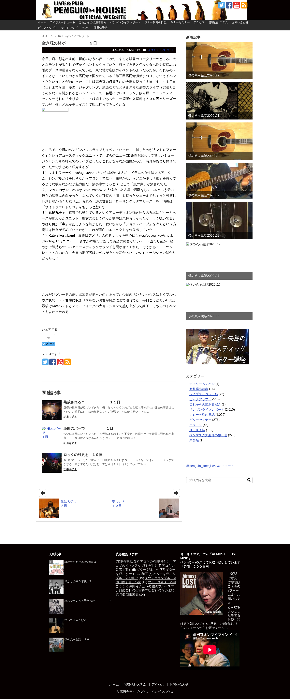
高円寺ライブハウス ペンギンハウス (146, 691)
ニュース (195, 425)
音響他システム (218, 22)
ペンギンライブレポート (125, 22)
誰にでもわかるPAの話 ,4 (80, 562)
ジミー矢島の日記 (155, 22)
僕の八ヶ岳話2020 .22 (203, 75)
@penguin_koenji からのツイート (210, 466)
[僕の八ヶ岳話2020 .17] (219, 261)
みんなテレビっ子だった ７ (88, 600)
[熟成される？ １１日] (52, 410)
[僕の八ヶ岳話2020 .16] (219, 301)
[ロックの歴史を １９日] (52, 463)
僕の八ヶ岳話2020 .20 (203, 156)
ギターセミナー (180, 22)
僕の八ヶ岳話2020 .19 (203, 195)
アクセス (199, 22)
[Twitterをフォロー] (221, 7)
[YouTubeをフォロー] (236, 7)
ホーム (42, 22)
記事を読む (70, 416)
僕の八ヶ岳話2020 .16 (203, 316)
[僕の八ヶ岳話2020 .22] (219, 60)
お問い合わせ (240, 22)
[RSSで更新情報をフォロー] (244, 7)
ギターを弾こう (148, 569)
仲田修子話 (101, 27)
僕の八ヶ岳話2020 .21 (203, 115)
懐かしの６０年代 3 (78, 581)
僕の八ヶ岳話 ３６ (77, 639)
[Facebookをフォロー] (229, 7)
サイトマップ (69, 27)
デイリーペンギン (202, 384)
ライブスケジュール (62, 22)
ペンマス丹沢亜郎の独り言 (208, 435)
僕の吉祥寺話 (141, 590)
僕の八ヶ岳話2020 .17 (203, 276)
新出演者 (132, 594)
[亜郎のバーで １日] (52, 436)
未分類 (194, 440)
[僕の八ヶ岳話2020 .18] (219, 220)
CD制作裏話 (124, 561)
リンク (85, 27)
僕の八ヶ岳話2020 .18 (203, 235)
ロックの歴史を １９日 (83, 455)
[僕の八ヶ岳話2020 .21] (219, 100)
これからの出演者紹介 (92, 22)
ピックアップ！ (47, 27)
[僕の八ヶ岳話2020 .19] (219, 181)
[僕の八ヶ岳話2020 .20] (219, 141)
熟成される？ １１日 (92, 402)
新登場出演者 (198, 389)
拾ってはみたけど (76, 620)
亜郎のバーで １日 (88, 428)
